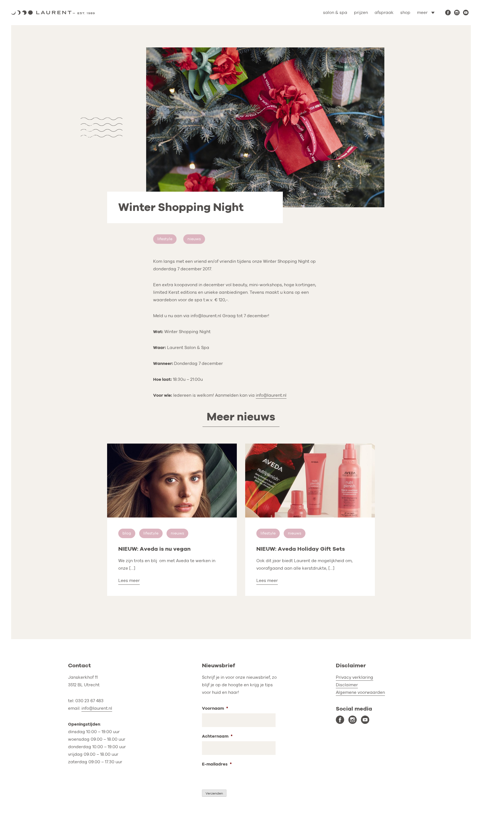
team (408, 37)
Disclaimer (347, 685)
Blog (126, 533)
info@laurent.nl (271, 395)
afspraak (384, 12)
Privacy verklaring (354, 677)
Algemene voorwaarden (360, 692)
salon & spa (335, 12)
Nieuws (194, 239)
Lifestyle (164, 239)
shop (405, 12)
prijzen (361, 12)
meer (422, 12)
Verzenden (214, 793)
